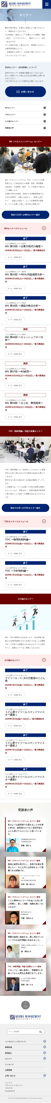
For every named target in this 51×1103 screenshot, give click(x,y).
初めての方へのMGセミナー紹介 (25, 215)
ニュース (8, 1083)
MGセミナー (10, 108)
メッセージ (9, 1064)
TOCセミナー (10, 115)
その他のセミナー (12, 121)
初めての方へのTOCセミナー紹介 (25, 508)
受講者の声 (9, 128)
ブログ (7, 1088)
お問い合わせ (10, 1076)
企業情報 (8, 1070)
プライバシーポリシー (13, 1085)
